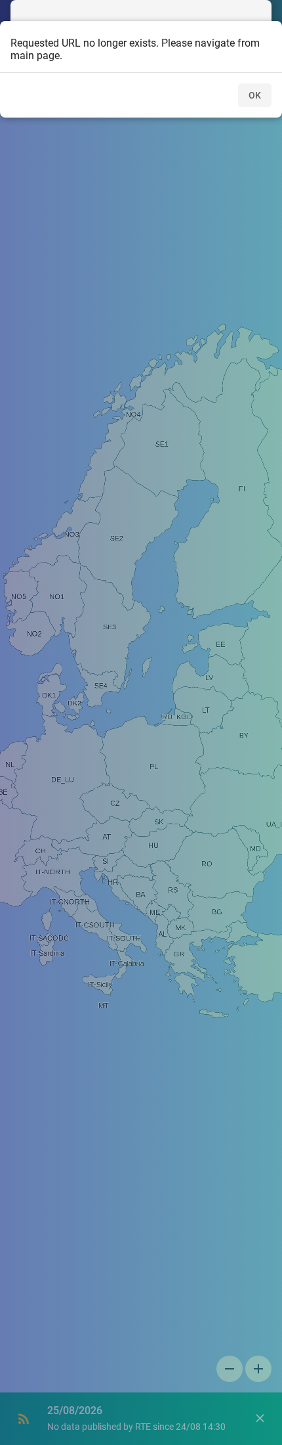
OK (255, 95)
